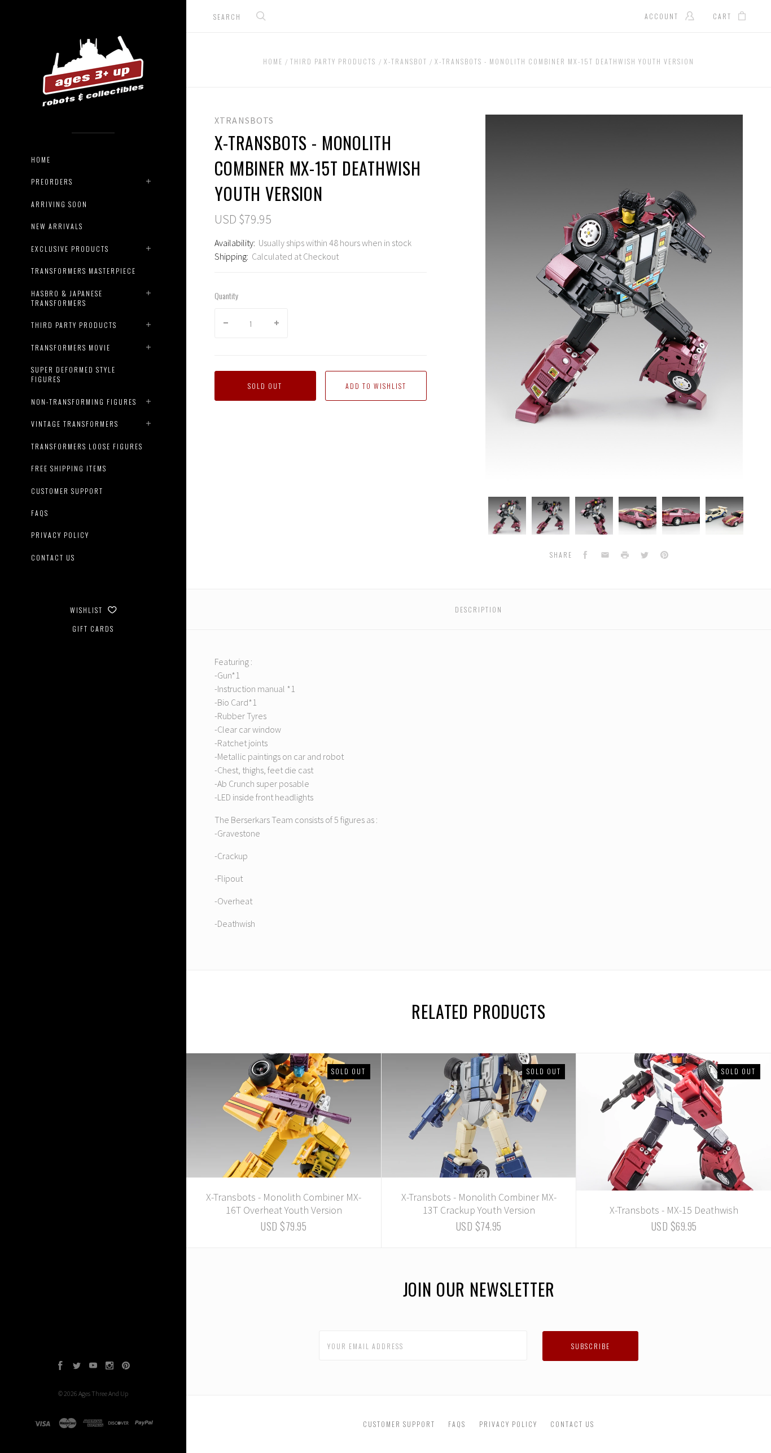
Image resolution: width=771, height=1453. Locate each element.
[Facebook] (60, 1366)
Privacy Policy (60, 535)
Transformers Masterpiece (83, 270)
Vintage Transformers (75, 423)
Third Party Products (74, 325)
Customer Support (67, 491)
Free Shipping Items (69, 468)
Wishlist (87, 610)
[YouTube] (93, 1366)
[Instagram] (109, 1366)
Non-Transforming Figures (84, 401)
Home (41, 159)
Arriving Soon (59, 204)
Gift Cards (93, 628)
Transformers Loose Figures (87, 446)
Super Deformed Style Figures (73, 374)
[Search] (261, 17)
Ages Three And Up (103, 1393)
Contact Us (53, 557)
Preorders (52, 181)
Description (478, 609)
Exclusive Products (70, 248)
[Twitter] (77, 1366)
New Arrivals (57, 226)
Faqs (40, 513)
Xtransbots (244, 120)
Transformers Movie (71, 347)
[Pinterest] (126, 1366)
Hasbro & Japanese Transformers (67, 298)
